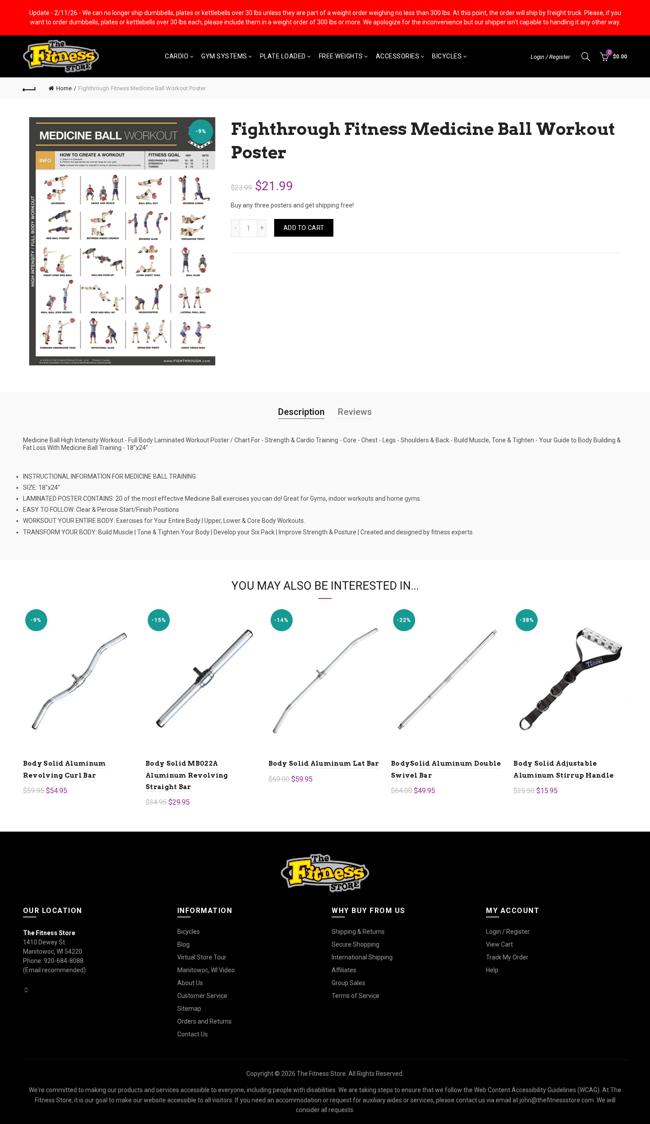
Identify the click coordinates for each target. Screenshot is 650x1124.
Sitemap (189, 1008)
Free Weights (341, 56)
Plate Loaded (283, 56)
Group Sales (348, 982)
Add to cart (303, 227)
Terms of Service (355, 995)
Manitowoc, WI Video (206, 970)
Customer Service (202, 995)
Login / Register (550, 57)
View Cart (499, 944)
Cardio (176, 56)
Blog (183, 944)
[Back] (30, 88)
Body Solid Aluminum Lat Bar (323, 763)
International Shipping (362, 957)
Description (301, 412)
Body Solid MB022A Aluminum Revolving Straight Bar (186, 775)
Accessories (398, 56)
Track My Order (507, 957)
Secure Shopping (355, 944)
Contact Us (192, 1034)
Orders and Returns (204, 1021)
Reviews (355, 412)
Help (492, 970)
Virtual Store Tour (201, 957)
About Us (190, 982)
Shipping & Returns (358, 931)
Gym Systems (224, 56)
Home (64, 88)
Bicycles (447, 56)
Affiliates (344, 970)
